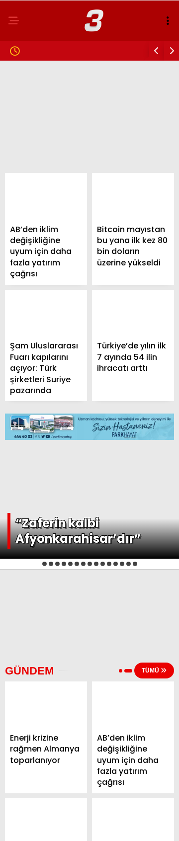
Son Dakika (36, 102)
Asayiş (27, 202)
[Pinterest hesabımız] (113, 825)
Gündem (30, 81)
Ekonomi (31, 162)
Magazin (31, 122)
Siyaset (29, 142)
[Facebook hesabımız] (29, 825)
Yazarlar (33, 223)
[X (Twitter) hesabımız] (57, 825)
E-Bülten (31, 243)
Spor (24, 182)
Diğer (25, 263)
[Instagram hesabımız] (86, 825)
